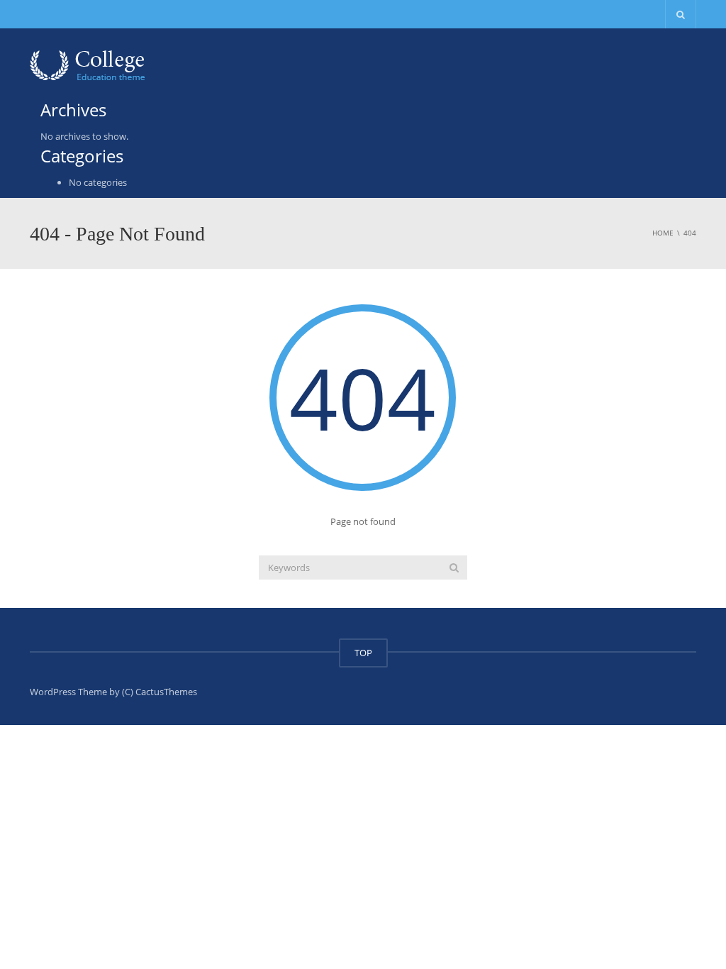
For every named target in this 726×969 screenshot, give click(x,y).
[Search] (454, 567)
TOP (363, 652)
